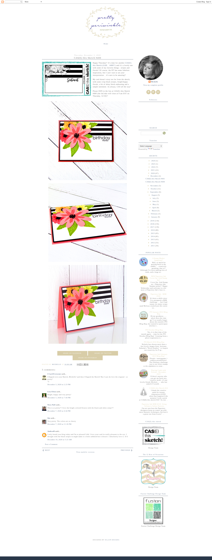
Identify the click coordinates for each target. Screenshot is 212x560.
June (154, 201)
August (155, 195)
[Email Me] (158, 92)
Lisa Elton (51, 392)
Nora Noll (51, 405)
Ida (48, 418)
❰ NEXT (46, 450)
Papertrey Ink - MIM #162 (158, 295)
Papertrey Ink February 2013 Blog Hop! (158, 355)
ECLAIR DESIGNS (111, 540)
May (155, 204)
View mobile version (85, 452)
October (154, 189)
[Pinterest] (148, 92)
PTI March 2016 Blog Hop (154, 342)
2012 (153, 243)
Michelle (154, 82)
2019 (152, 221)
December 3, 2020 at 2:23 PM (59, 384)
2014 (153, 236)
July (154, 198)
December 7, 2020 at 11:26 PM (59, 424)
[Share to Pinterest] (87, 364)
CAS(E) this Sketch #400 (155, 182)
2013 (153, 239)
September (154, 192)
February (154, 214)
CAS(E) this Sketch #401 (155, 179)
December (155, 176)
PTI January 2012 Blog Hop (159, 313)
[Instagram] (153, 92)
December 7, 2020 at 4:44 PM (59, 411)
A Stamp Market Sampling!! (158, 259)
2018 (152, 224)
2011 (153, 246)
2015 (153, 233)
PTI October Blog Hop (154, 330)
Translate (156, 149)
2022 (153, 167)
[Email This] (78, 364)
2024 (153, 161)
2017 (152, 227)
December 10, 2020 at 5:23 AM (59, 440)
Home (106, 44)
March (154, 211)
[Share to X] (82, 364)
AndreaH (51, 431)
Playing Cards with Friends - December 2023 (158, 372)
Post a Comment (51, 444)
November (154, 186)
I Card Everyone (54, 374)
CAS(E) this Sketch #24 (158, 388)
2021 (153, 170)
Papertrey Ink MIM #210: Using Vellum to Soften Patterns (154, 405)
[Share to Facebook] (85, 364)
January (154, 217)
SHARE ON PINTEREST (87, 357)
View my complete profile (153, 85)
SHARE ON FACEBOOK (72, 353)
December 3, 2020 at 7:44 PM (59, 398)
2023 (153, 164)
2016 (153, 230)
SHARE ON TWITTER (103, 353)
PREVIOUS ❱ (127, 450)
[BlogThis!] (80, 364)
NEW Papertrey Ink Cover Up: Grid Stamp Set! (158, 278)
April (154, 208)
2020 (153, 173)
